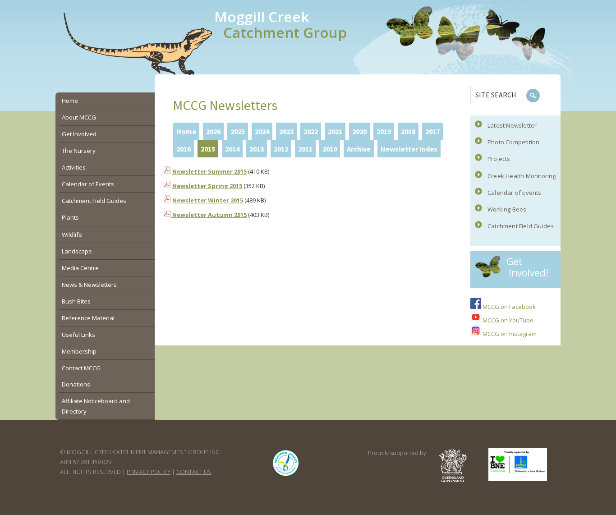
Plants (70, 217)
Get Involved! (527, 267)
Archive (359, 148)
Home (186, 131)
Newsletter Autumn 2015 (209, 215)
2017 (432, 131)
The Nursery (79, 151)
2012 (281, 148)
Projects (498, 159)
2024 (262, 131)
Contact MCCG (81, 368)
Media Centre (80, 268)
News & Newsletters (89, 284)
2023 (286, 131)
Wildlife (72, 234)
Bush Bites (76, 301)
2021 (335, 131)
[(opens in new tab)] (286, 476)
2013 (256, 148)
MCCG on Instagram (509, 334)
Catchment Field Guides (520, 226)
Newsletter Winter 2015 (207, 200)
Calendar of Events (514, 193)
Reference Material (88, 318)
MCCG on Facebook (508, 307)
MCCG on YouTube (507, 320)
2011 (305, 148)
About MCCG (79, 117)
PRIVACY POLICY (148, 472)
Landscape (77, 251)
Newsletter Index (409, 148)
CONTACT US (193, 472)
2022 (310, 131)
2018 (408, 131)
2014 (232, 148)
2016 (183, 148)
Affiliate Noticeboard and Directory (96, 406)
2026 (213, 131)
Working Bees (506, 209)
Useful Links (78, 335)
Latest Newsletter (512, 125)
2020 (359, 131)
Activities (74, 167)
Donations (76, 384)
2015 (208, 148)
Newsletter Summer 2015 (209, 171)
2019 (384, 131)
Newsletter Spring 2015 (207, 186)
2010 (329, 148)
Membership (79, 351)
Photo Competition (513, 142)
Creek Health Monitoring (521, 176)
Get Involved (79, 134)
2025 (237, 131)
